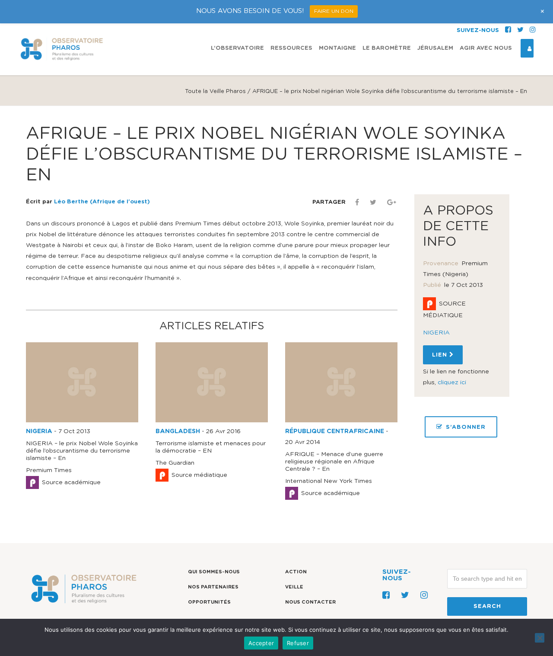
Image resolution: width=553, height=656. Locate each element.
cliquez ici (452, 382)
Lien (440, 355)
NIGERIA (39, 431)
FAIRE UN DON (333, 11)
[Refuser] (539, 638)
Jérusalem (435, 48)
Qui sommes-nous (214, 571)
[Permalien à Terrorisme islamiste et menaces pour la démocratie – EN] (212, 421)
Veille (294, 587)
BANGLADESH (178, 431)
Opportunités (209, 602)
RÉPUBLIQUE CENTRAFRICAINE (334, 431)
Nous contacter (310, 602)
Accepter (261, 643)
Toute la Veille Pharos (215, 91)
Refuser (298, 643)
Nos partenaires (213, 587)
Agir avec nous (486, 48)
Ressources (291, 48)
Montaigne (337, 48)
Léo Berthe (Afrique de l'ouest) (102, 202)
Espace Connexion (527, 48)
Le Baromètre (386, 48)
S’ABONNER (466, 427)
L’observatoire (237, 48)
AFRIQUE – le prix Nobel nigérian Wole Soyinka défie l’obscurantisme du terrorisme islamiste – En (274, 154)
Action (296, 571)
